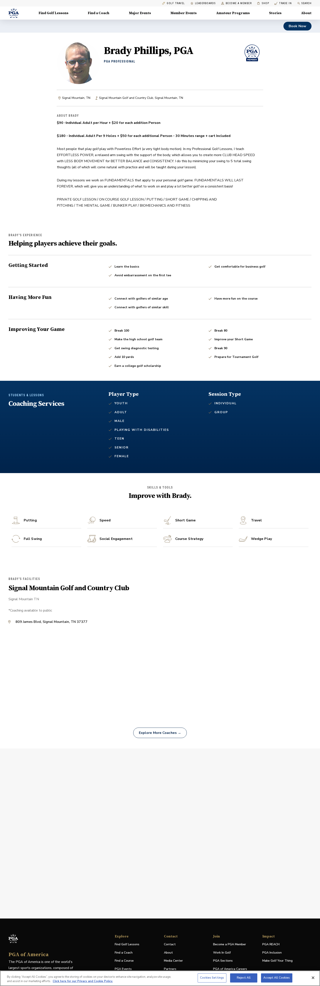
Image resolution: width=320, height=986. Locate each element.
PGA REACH (271, 944)
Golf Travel (176, 3)
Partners (170, 969)
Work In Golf (222, 953)
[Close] (313, 978)
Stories (275, 13)
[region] (160, 978)
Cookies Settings (212, 978)
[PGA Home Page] (13, 13)
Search (306, 3)
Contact (170, 944)
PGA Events (123, 969)
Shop (263, 3)
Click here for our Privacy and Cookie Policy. (83, 981)
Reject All (244, 978)
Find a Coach (98, 13)
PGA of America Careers (230, 969)
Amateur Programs (233, 13)
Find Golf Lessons (53, 13)
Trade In (283, 3)
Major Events (140, 13)
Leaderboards (205, 3)
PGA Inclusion (272, 953)
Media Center (173, 961)
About (306, 13)
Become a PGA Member (229, 944)
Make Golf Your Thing (277, 961)
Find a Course (124, 961)
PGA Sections (223, 961)
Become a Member (239, 3)
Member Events (183, 13)
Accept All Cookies (276, 978)
